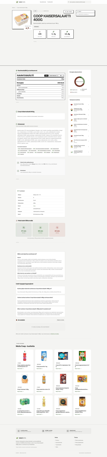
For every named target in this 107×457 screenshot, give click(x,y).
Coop (34, 205)
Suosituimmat (43, 1)
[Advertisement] (53, 51)
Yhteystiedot (78, 444)
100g (46, 75)
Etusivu (13, 7)
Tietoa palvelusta (79, 440)
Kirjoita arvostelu (60, 320)
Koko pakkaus (53, 75)
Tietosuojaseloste (79, 442)
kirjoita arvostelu (55, 333)
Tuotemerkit (50, 1)
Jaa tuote (69, 11)
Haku (57, 447)
